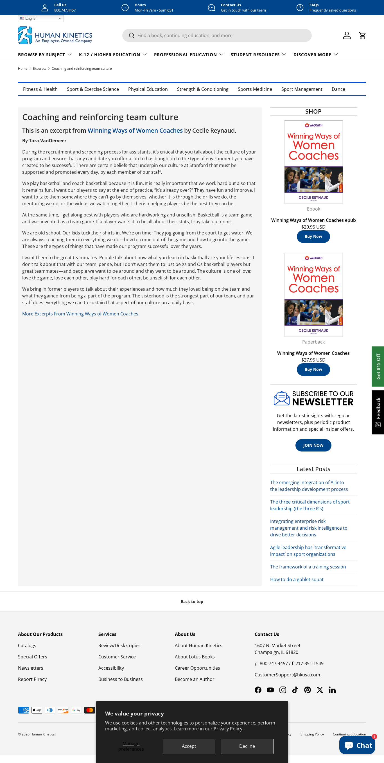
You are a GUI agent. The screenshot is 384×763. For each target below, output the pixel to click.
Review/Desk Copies (119, 645)
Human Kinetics (42, 734)
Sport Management (301, 89)
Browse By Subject (41, 54)
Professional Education (185, 54)
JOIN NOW (313, 445)
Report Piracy (32, 679)
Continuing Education (349, 734)
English (30, 18)
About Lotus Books (195, 657)
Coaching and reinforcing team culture (82, 68)
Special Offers (32, 657)
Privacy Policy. (228, 729)
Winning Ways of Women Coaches (135, 130)
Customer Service (117, 657)
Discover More (312, 54)
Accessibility (111, 668)
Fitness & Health (40, 89)
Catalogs (27, 645)
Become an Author (194, 679)
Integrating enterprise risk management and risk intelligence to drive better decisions (308, 528)
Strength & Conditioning (203, 89)
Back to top (192, 601)
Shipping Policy (312, 734)
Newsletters (30, 668)
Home (23, 68)
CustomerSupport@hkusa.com (287, 675)
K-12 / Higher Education (109, 54)
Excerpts (39, 68)
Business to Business (120, 679)
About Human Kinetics (198, 645)
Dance (338, 89)
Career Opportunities (197, 668)
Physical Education (148, 89)
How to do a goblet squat (297, 579)
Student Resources (255, 54)
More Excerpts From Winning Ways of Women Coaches (80, 314)
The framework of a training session (308, 567)
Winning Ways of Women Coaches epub (313, 220)
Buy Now (313, 236)
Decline (247, 746)
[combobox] (217, 35)
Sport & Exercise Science (93, 89)
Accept (189, 746)
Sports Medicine (255, 89)
